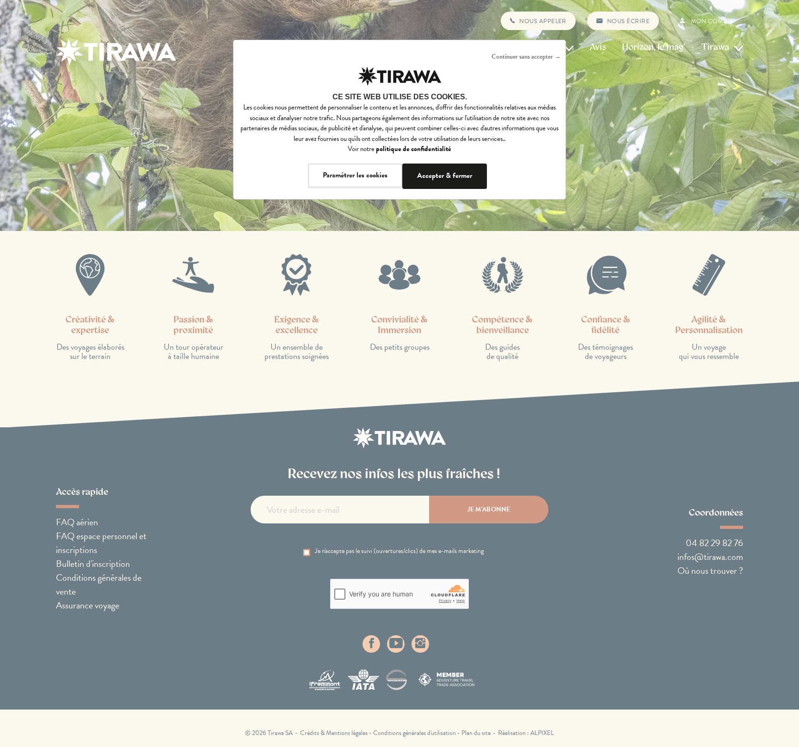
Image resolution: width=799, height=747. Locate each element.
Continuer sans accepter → (526, 56)
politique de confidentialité (413, 149)
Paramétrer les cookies (355, 175)
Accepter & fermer (444, 175)
